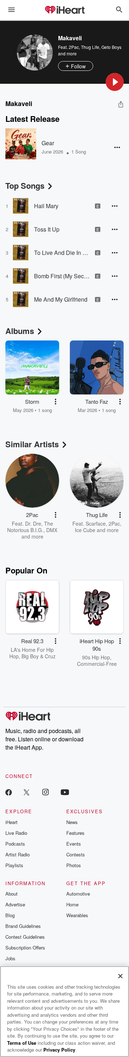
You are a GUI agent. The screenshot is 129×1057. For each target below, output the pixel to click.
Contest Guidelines (25, 936)
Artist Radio (17, 854)
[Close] (120, 976)
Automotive (78, 893)
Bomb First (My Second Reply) (62, 276)
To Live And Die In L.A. (62, 252)
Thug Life (90, 47)
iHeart (11, 822)
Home (72, 904)
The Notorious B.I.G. (30, 527)
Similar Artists (32, 444)
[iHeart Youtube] (65, 791)
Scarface (96, 523)
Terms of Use (21, 1042)
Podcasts (15, 843)
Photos (73, 865)
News (72, 822)
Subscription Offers (25, 947)
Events (73, 843)
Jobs (10, 958)
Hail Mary (46, 206)
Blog (10, 915)
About (11, 893)
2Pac (74, 47)
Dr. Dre (33, 523)
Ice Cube (85, 530)
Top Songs (24, 185)
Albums (19, 331)
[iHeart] (64, 10)
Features (75, 832)
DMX (51, 530)
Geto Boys (111, 47)
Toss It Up (46, 229)
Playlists (14, 865)
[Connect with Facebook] (8, 791)
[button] (115, 82)
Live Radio (16, 832)
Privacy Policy (59, 1049)
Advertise (15, 904)
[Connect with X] (26, 791)
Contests (75, 854)
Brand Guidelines (23, 926)
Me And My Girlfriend (60, 299)
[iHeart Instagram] (45, 791)
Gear (48, 143)
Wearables (77, 915)
